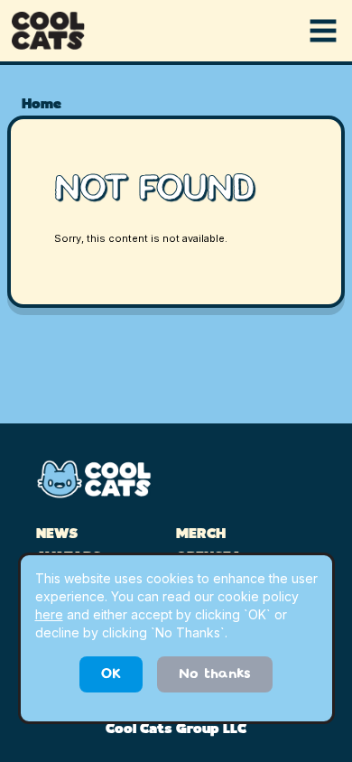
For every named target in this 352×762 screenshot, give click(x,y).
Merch (201, 534)
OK (111, 674)
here (49, 614)
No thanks (215, 674)
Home (41, 105)
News (57, 534)
